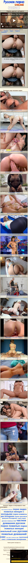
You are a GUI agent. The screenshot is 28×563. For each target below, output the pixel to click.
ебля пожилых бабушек (6, 509)
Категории (11, 7)
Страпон (6, 31)
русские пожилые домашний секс (13, 534)
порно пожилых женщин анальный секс (13, 528)
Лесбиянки (4, 32)
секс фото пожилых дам (12, 537)
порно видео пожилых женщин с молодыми (14, 511)
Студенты (17, 31)
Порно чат (17, 7)
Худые (11, 31)
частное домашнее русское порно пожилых (13, 523)
